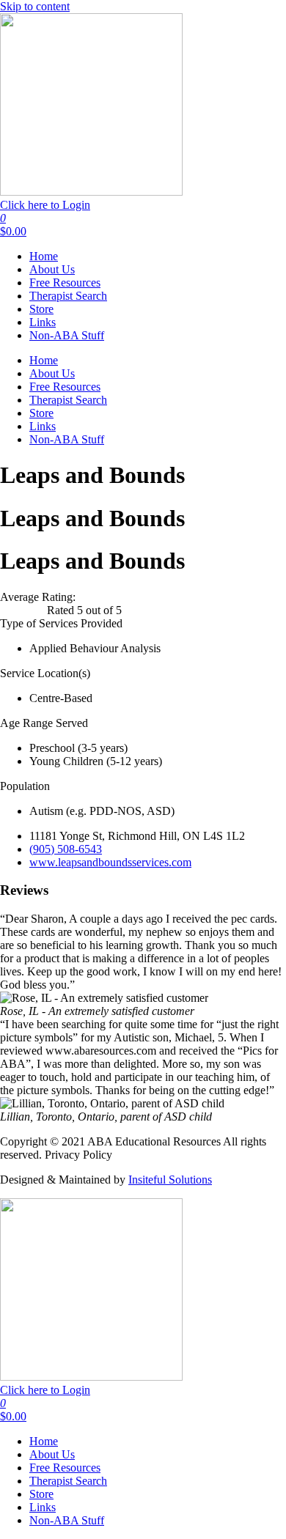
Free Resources (64, 282)
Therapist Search (68, 295)
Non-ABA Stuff (66, 335)
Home (43, 256)
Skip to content (35, 6)
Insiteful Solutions (170, 1179)
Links (42, 322)
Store (41, 309)
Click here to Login (45, 205)
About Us (52, 269)
